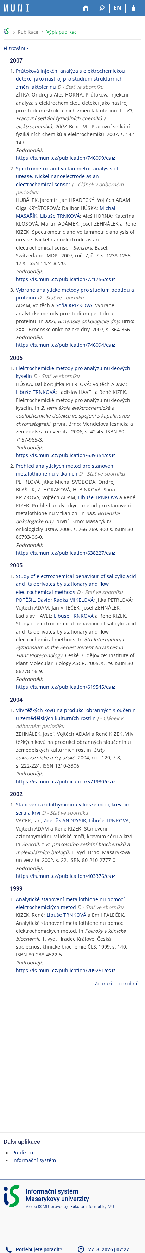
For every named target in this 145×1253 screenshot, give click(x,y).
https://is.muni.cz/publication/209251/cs (63, 970)
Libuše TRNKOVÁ (60, 215)
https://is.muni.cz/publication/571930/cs (63, 781)
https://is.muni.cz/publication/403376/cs (63, 876)
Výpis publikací (61, 32)
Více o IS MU (37, 1206)
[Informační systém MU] (7, 31)
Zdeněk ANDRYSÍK (65, 820)
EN (117, 8)
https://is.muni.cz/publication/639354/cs (63, 455)
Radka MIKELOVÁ (73, 599)
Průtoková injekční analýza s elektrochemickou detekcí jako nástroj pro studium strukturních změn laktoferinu (70, 79)
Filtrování (14, 48)
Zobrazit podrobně (117, 983)
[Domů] (86, 8)
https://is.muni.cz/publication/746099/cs (63, 158)
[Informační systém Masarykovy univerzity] (16, 8)
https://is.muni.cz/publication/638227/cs (63, 552)
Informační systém (34, 1160)
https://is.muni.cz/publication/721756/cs (63, 279)
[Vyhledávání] (102, 8)
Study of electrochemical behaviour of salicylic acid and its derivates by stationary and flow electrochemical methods (76, 584)
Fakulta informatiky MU (92, 1206)
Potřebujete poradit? (39, 1249)
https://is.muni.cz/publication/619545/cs (63, 686)
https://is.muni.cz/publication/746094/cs (63, 345)
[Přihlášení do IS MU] (133, 8)
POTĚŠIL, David (33, 599)
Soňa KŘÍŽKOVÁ (74, 305)
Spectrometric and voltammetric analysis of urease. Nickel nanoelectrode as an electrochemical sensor (67, 176)
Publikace (28, 32)
